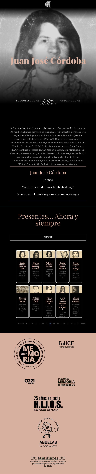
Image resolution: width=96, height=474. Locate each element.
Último (83, 323)
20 (36, 323)
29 (47, 323)
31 (54, 323)
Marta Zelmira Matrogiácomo (35, 266)
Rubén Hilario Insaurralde (22, 266)
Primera (21, 323)
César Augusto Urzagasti (75, 267)
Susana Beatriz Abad (22, 300)
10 (32, 323)
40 (64, 323)
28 (43, 323)
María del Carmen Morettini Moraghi (62, 303)
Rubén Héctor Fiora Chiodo (62, 266)
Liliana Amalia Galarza (75, 300)
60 (72, 323)
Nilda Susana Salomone (49, 301)
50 (68, 323)
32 (58, 323)
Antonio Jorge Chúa (35, 300)
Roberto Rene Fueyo (49, 265)
